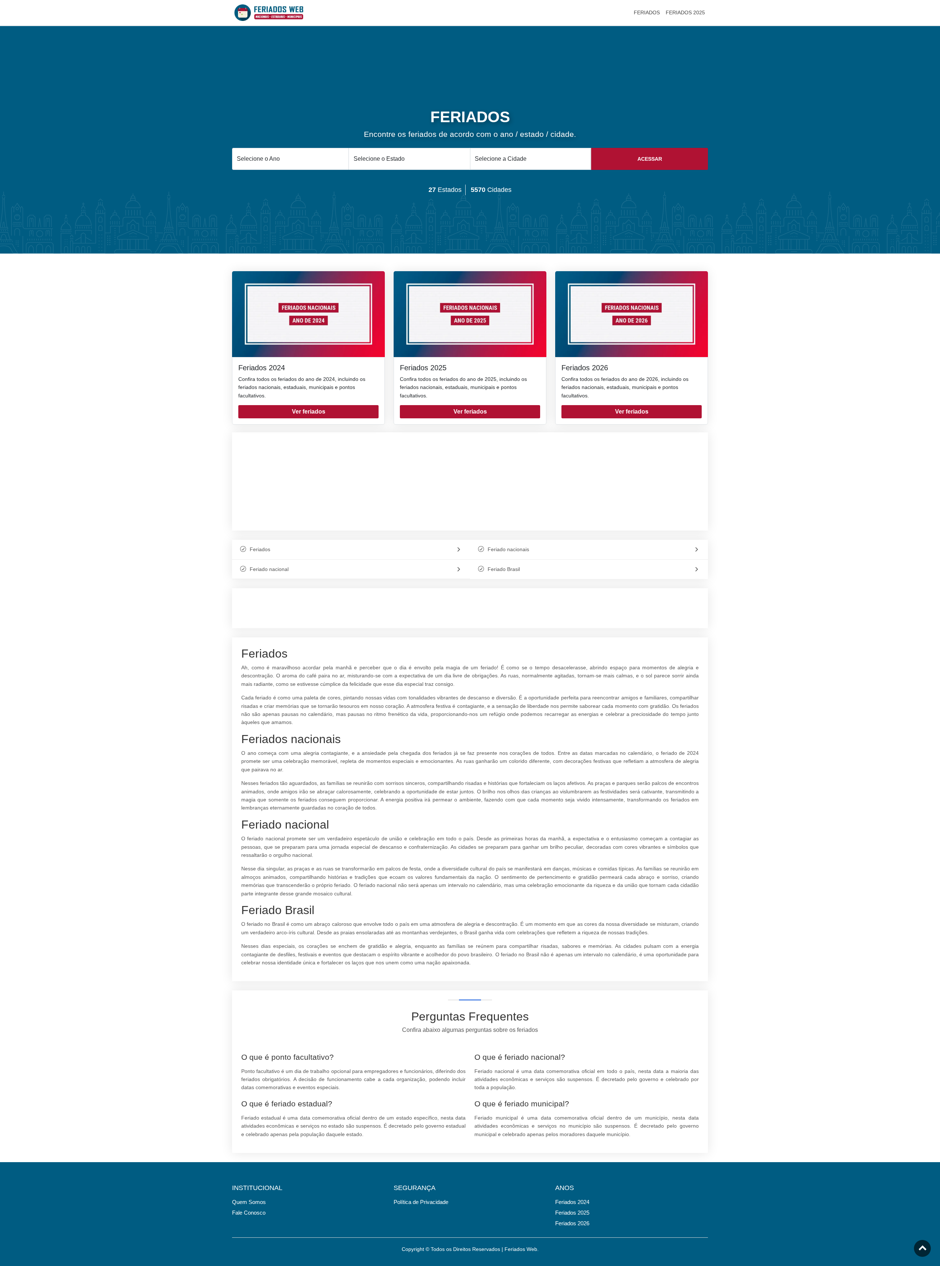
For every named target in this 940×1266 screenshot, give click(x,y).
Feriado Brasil (504, 569)
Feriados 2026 (584, 368)
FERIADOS (647, 12)
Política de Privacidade (421, 1202)
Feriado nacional (269, 569)
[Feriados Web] (269, 12)
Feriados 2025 (423, 368)
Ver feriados (308, 411)
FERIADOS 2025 (685, 12)
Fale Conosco (248, 1212)
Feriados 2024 (261, 368)
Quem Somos (249, 1202)
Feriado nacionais (508, 549)
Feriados (260, 549)
